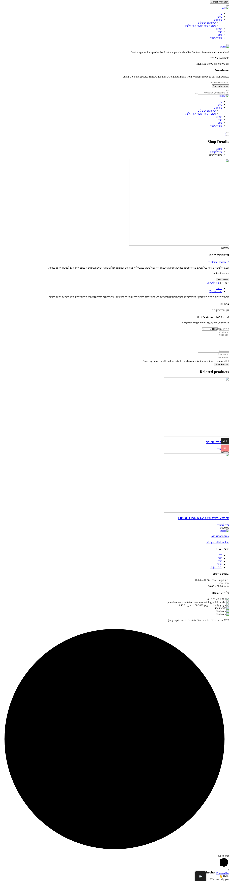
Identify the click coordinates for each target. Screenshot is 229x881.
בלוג (220, 34)
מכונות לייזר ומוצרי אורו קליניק (200, 25)
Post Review (221, 364)
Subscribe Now (220, 86)
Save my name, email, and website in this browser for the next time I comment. (184, 361)
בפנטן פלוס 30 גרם (217, 442)
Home (219, 148)
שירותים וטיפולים (207, 22)
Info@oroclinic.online (217, 542)
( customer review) (218, 262)
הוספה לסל (222, 279)
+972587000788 (220, 536)
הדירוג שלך (223, 328)
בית (220, 13)
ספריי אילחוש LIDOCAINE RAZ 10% (203, 518)
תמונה (219, 28)
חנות (220, 31)
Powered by (222, 873)
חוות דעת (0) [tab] (215, 291)
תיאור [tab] (219, 288)
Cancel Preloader (219, 2)
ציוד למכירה (216, 151)
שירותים (218, 19)
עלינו (219, 16)
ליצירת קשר (216, 37)
